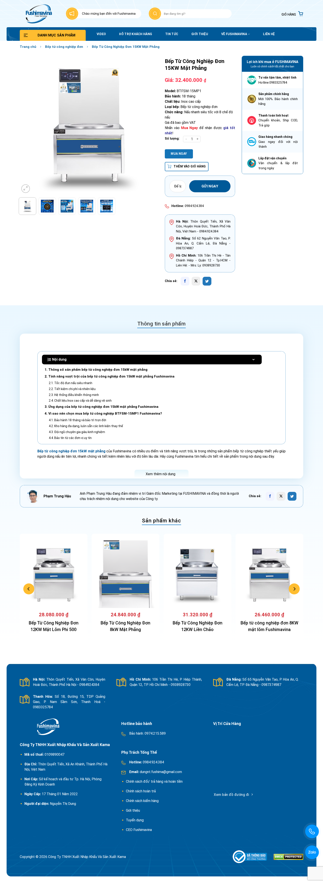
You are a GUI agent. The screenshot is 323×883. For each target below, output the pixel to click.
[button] (292, 13)
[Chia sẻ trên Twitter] (207, 281)
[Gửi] (155, 13)
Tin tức (171, 34)
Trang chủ (28, 47)
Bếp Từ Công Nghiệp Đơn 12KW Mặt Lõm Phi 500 (53, 626)
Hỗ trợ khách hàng (135, 34)
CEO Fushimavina (139, 830)
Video (101, 34)
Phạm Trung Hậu (57, 496)
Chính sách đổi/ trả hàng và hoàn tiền (154, 781)
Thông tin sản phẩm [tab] (161, 324)
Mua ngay (179, 153)
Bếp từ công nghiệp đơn (64, 47)
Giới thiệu (199, 34)
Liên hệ (269, 34)
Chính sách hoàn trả (141, 791)
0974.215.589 (155, 733)
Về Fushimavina (234, 34)
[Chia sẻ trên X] (196, 281)
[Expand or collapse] (253, 359)
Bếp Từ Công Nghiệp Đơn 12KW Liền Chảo (197, 626)
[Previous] (28, 125)
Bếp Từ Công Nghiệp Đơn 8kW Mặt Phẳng (125, 626)
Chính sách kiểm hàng (142, 801)
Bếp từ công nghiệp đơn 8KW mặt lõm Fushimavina (269, 626)
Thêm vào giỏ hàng (190, 166)
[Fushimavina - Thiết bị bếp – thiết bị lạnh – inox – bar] (38, 14)
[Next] (150, 125)
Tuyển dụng (135, 820)
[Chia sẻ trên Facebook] (185, 281)
